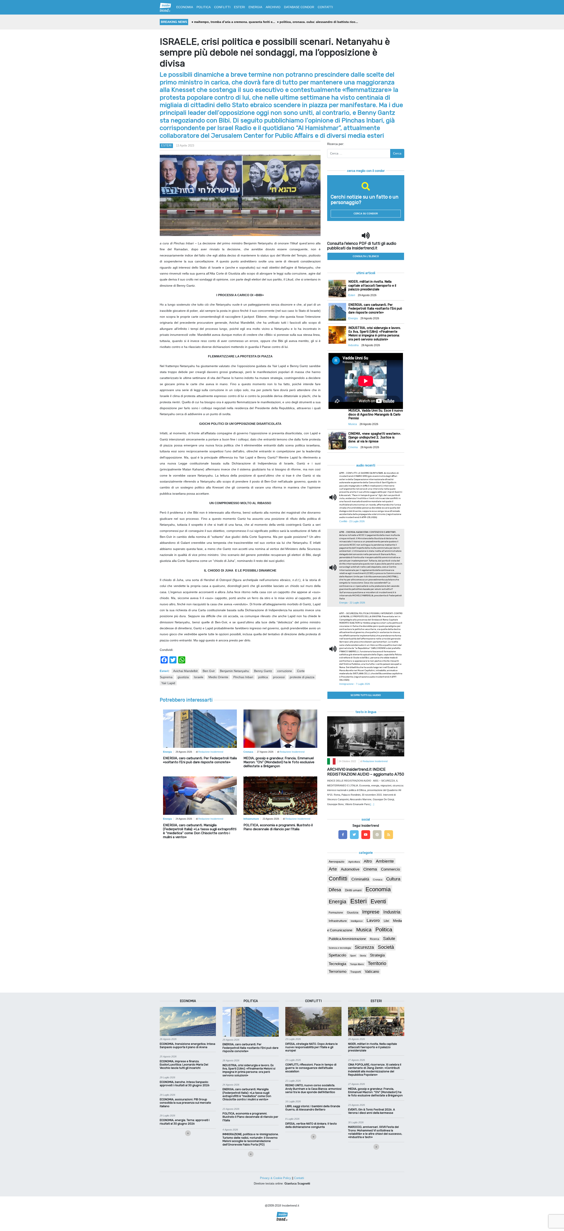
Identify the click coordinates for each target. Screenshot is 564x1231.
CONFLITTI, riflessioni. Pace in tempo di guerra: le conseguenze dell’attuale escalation (310, 1068)
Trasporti (355, 971)
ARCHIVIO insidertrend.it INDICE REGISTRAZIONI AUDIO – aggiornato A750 (365, 772)
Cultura (393, 878)
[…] (372, 804)
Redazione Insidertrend (210, 751)
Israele (198, 677)
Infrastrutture (338, 921)
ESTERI (239, 7)
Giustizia (352, 912)
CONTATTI (325, 7)
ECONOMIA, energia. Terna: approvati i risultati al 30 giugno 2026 (185, 1121)
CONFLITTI (222, 7)
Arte (333, 869)
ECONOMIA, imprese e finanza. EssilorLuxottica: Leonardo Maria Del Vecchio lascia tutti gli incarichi (184, 1065)
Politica (383, 929)
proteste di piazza (302, 677)
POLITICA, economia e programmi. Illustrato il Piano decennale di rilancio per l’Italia (278, 827)
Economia (378, 889)
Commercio (390, 869)
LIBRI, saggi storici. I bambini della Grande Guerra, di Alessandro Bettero (312, 1108)
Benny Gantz (263, 671)
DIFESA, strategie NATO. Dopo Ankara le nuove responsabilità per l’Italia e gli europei (311, 1047)
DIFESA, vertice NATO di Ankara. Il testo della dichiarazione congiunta (311, 1125)
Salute (389, 938)
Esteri (166, 145)
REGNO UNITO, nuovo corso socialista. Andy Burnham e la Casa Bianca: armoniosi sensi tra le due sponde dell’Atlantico (313, 1089)
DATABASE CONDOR (299, 7)
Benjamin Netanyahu (234, 671)
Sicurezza (364, 947)
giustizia (183, 677)
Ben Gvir (209, 671)
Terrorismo (337, 971)
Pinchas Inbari (243, 677)
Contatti (299, 1178)
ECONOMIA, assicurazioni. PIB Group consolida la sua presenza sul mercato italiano (185, 1103)
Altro (368, 861)
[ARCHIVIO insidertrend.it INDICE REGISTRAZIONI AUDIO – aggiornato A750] (365, 736)
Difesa (335, 889)
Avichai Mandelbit (185, 671)
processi (279, 677)
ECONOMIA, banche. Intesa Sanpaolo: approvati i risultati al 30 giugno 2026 (185, 1083)
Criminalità (360, 879)
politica (263, 677)
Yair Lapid (168, 683)
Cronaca (377, 879)
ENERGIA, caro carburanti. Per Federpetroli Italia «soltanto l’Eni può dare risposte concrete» (200, 760)
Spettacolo (337, 955)
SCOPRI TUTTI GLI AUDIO (366, 695)
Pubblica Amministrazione (347, 939)
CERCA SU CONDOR (366, 213)
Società (386, 947)
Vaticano (372, 971)
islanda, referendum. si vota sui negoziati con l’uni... (316, 22)
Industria (391, 912)
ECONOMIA (184, 7)
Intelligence (357, 921)
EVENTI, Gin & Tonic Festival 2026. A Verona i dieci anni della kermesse (371, 1111)
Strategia (377, 955)
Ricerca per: (335, 144)
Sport (353, 955)
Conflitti (338, 878)
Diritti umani (353, 890)
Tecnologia (337, 964)
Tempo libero (357, 964)
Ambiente (385, 861)
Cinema (370, 869)
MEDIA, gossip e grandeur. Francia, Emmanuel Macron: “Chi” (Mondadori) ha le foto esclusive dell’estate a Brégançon (278, 762)
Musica (363, 929)
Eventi (378, 901)
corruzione (284, 671)
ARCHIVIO (273, 7)
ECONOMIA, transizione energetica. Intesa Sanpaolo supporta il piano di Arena (187, 1045)
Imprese (370, 912)
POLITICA (204, 7)
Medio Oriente (218, 677)
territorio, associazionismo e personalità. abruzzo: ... (233, 22)
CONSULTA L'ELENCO (366, 256)
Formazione (336, 912)
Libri (386, 921)
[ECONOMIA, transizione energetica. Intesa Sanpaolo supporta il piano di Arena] (188, 1021)
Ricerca (374, 939)
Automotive (350, 869)
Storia (363, 955)
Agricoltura (354, 861)
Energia (337, 901)
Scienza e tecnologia (340, 948)
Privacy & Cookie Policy (275, 1178)
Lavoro (373, 920)
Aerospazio (336, 861)
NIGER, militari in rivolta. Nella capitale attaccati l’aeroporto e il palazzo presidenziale (372, 1047)
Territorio (377, 963)
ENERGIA (255, 7)
